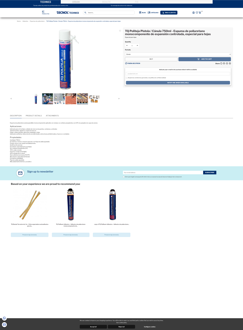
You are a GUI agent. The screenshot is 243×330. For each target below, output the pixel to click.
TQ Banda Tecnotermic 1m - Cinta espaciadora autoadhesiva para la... (29, 225)
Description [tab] (16, 116)
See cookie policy (121, 322)
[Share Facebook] (224, 63)
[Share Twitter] (221, 63)
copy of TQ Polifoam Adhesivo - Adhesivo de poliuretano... (111, 224)
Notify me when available (178, 83)
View (30, 240)
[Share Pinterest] (227, 63)
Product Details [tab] (34, 116)
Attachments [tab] (52, 116)
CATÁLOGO (154, 12)
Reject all (122, 327)
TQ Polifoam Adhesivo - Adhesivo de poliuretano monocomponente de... (70, 225)
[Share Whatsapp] (230, 63)
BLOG (144, 12)
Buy (151, 59)
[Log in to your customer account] (193, 12)
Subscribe (209, 172)
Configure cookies (149, 327)
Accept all (93, 327)
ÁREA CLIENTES (170, 12)
